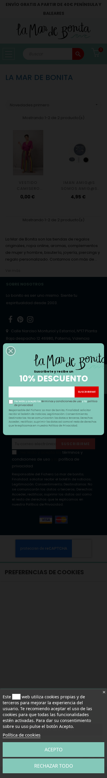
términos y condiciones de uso (61, 401)
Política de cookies (21, 735)
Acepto (54, 749)
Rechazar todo (53, 766)
